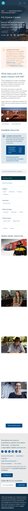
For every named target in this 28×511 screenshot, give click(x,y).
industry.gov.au (10, 62)
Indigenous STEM (16, 221)
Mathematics (11, 191)
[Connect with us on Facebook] (2, 451)
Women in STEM (6, 221)
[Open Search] (24, 3)
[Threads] (16, 451)
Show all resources (14, 425)
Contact (4, 31)
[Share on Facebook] (8, 35)
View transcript (5, 124)
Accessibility (19, 456)
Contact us (6, 475)
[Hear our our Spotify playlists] (13, 451)
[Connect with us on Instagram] (6, 451)
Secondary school (6, 203)
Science (4, 191)
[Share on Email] (18, 35)
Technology (19, 191)
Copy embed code (16, 124)
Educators (5, 228)
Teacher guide (13, 212)
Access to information (7, 456)
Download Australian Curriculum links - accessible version (14, 158)
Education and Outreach (15, 10)
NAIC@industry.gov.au (16, 65)
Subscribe (21, 485)
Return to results (7, 183)
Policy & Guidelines (6, 463)
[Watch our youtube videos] (20, 451)
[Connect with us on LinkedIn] (9, 451)
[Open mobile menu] (20, 3)
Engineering (5, 194)
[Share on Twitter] (11, 35)
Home (2, 10)
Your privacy (17, 463)
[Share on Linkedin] (15, 35)
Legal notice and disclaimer (8, 461)
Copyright (4, 458)
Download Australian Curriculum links (15, 150)
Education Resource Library (8, 12)
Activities (21, 212)
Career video (5, 212)
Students (12, 228)
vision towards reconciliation (12, 507)
